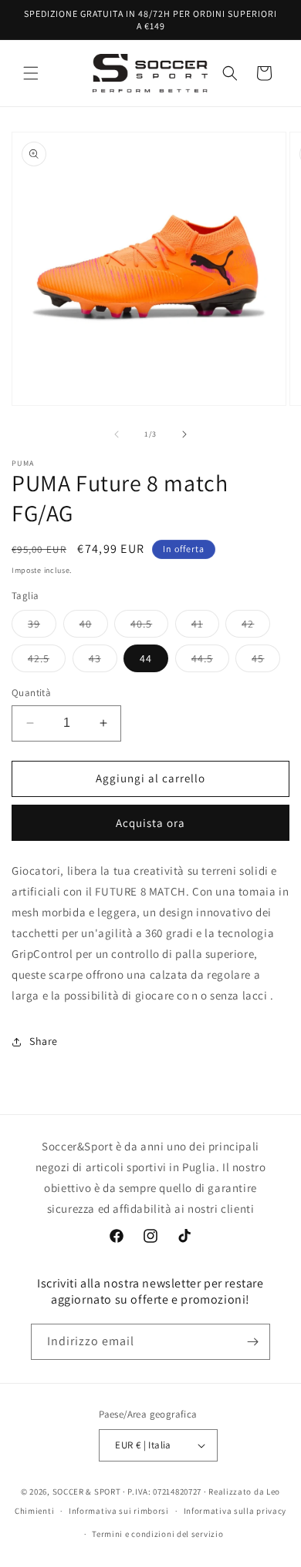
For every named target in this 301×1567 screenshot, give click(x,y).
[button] (31, 73)
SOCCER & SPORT (86, 1491)
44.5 (210, 661)
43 (103, 661)
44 (146, 658)
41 (205, 627)
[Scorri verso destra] (184, 434)
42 (256, 627)
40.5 (149, 627)
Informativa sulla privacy (235, 1510)
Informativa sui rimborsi (119, 1510)
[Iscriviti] (252, 1342)
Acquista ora (150, 822)
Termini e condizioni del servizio (157, 1533)
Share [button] (43, 1041)
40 (93, 627)
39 (42, 627)
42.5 (47, 661)
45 (266, 661)
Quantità (31, 692)
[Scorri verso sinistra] (117, 434)
